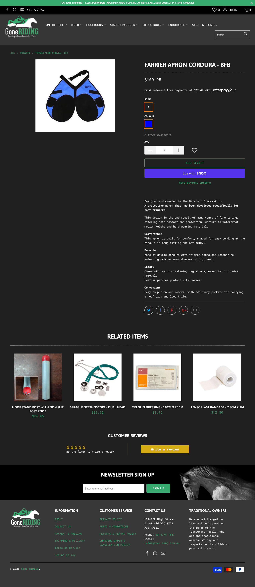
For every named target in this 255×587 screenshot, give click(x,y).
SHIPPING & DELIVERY (70, 540)
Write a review (165, 449)
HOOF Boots (94, 25)
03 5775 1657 (165, 534)
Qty (146, 142)
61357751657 (35, 10)
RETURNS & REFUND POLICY (118, 533)
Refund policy (65, 555)
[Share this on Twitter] (148, 310)
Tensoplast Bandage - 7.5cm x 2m (217, 377)
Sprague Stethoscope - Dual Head (98, 377)
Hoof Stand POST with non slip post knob (38, 377)
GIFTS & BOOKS (152, 25)
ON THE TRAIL (55, 25)
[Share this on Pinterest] (172, 310)
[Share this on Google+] (183, 310)
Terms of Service (67, 548)
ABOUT (59, 519)
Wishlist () (214, 11)
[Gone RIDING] (22, 26)
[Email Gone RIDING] (22, 10)
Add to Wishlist (195, 150)
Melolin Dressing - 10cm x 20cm (157, 377)
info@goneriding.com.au (161, 543)
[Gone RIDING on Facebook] (7, 10)
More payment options (195, 182)
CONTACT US (63, 526)
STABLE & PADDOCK (122, 25)
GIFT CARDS (209, 25)
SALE (195, 25)
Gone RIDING (30, 568)
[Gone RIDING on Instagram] (15, 10)
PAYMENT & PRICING (68, 533)
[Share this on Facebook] (160, 310)
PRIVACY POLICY (111, 519)
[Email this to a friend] (195, 310)
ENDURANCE (176, 25)
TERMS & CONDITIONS (114, 526)
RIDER (75, 25)
